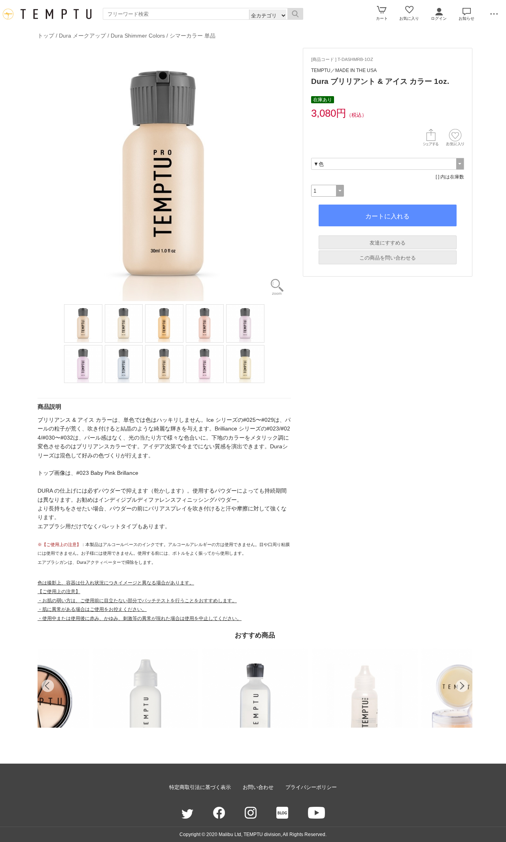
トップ (46, 35)
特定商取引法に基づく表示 (200, 787)
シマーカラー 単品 (192, 35)
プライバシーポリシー (311, 787)
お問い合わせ (258, 787)
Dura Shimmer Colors (138, 35)
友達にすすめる (388, 243)
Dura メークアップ (82, 35)
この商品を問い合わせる (387, 258)
